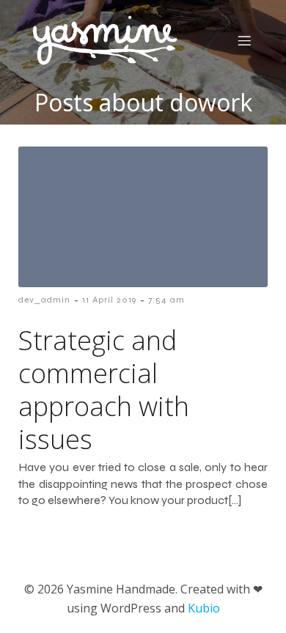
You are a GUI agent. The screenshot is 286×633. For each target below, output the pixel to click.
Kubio (204, 608)
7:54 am (166, 300)
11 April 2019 (109, 300)
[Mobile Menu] (244, 40)
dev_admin (44, 300)
